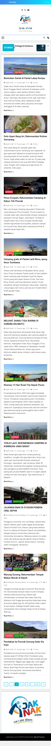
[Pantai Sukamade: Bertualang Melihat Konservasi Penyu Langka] (37, 49)
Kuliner (8, 130)
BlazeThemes (39, 737)
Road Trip (18, 253)
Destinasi (9, 72)
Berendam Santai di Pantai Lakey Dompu (24, 78)
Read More (8, 110)
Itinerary (9, 379)
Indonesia (19, 72)
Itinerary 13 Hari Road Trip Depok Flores (24, 385)
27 (38, 684)
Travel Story (19, 636)
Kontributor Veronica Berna (16, 515)
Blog (7, 437)
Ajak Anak (9, 82)
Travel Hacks (18, 501)
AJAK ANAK (25, 28)
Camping (9, 192)
